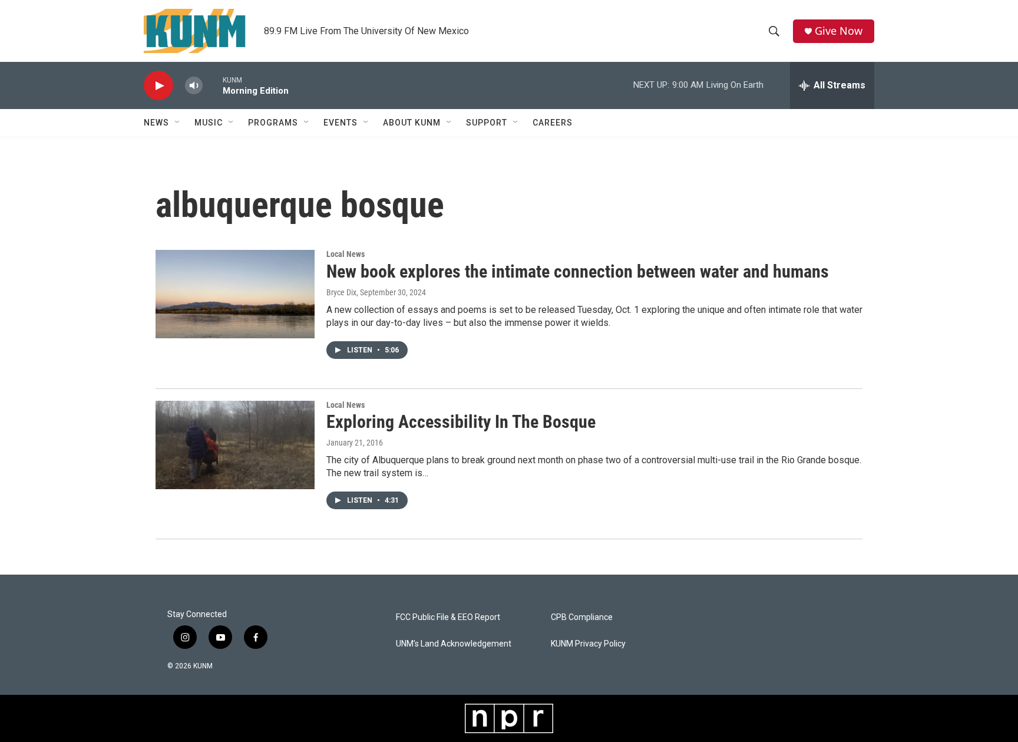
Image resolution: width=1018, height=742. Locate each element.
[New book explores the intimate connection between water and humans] (235, 294)
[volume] (194, 85)
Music (208, 122)
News (156, 122)
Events (340, 122)
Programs (273, 122)
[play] (158, 86)
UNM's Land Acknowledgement (453, 643)
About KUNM (412, 122)
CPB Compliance (582, 617)
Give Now (838, 31)
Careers (553, 122)
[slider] (212, 85)
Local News (345, 254)
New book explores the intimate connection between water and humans (577, 271)
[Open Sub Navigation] (178, 122)
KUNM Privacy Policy (588, 643)
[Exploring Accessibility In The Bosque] (235, 445)
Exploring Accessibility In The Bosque (461, 421)
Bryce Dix (341, 292)
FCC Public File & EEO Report (448, 617)
